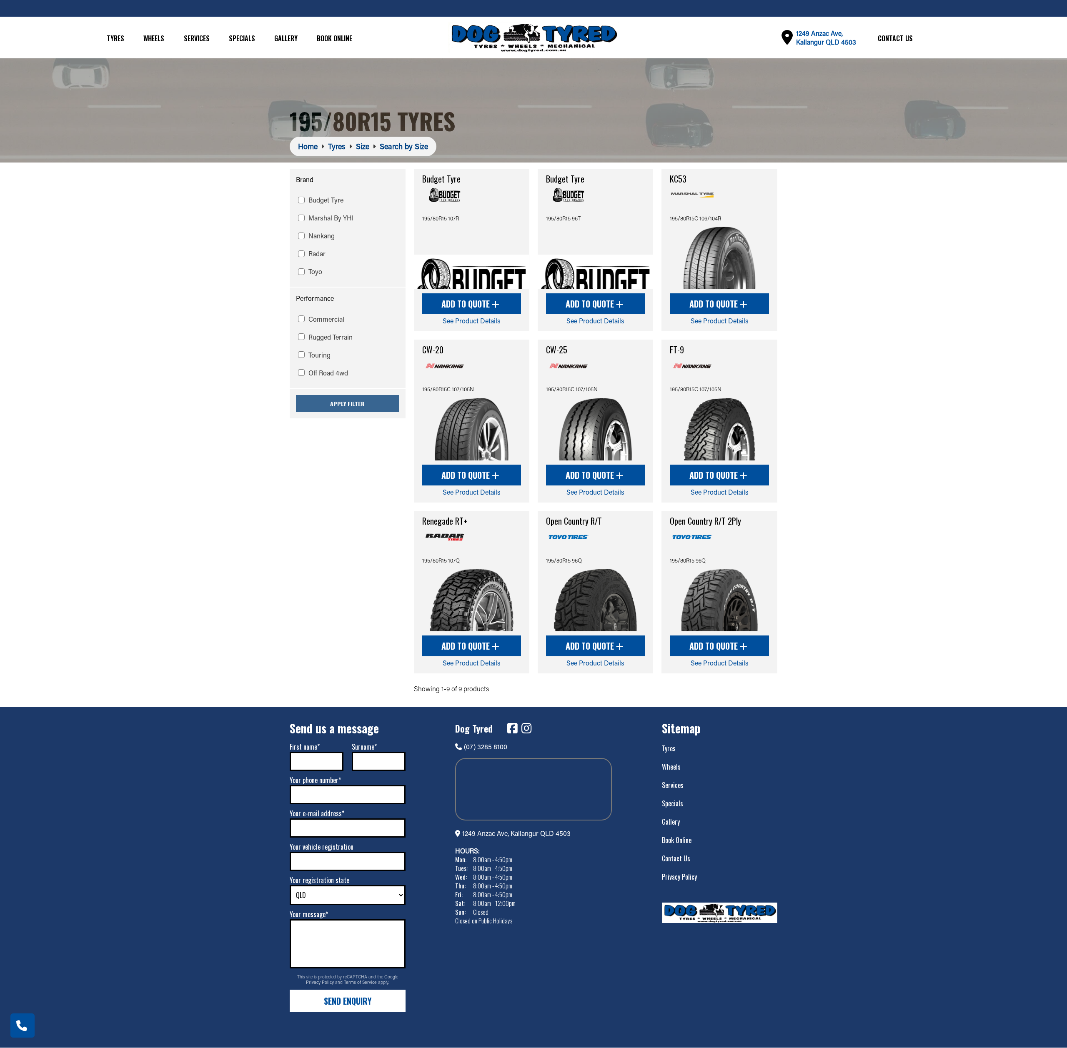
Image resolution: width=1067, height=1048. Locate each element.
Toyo (315, 271)
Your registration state (319, 880)
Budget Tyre (325, 199)
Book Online (334, 38)
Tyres (115, 38)
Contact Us (895, 38)
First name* (305, 747)
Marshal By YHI (330, 217)
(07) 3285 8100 (485, 746)
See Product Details (472, 320)
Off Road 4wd (328, 372)
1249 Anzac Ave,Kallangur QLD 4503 (826, 37)
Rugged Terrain (330, 337)
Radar (317, 253)
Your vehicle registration (321, 847)
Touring (319, 354)
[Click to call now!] (22, 1025)
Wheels (153, 38)
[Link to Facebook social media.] (512, 728)
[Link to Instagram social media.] (526, 728)
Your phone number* (315, 780)
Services (197, 38)
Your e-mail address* (317, 813)
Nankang (321, 235)
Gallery (286, 38)
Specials (242, 38)
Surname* (364, 747)
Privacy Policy (320, 982)
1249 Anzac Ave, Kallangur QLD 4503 (516, 833)
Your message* (309, 914)
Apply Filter (347, 403)
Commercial (326, 319)
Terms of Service (361, 982)
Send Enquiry (347, 1001)
